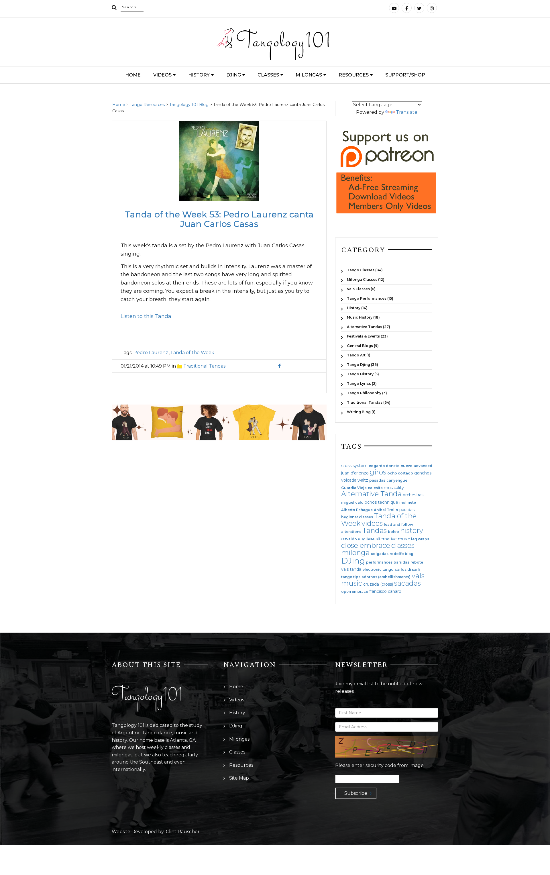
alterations (351, 531)
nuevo (406, 466)
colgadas (379, 554)
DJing (233, 75)
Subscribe (355, 793)
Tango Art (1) (358, 355)
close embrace (365, 545)
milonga (355, 552)
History (199, 75)
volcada (348, 480)
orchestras (413, 495)
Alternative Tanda (371, 494)
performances (379, 562)
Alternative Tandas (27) (368, 327)
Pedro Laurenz (150, 352)
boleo (393, 531)
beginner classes (357, 517)
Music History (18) (363, 317)
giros (378, 472)
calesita (375, 488)
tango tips (350, 577)
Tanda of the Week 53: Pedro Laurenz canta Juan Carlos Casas (219, 219)
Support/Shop (405, 75)
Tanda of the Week (192, 352)
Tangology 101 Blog (189, 104)
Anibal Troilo (386, 510)
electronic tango (378, 569)
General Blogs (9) (363, 346)
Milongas (309, 75)
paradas (407, 509)
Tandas (374, 530)
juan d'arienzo (355, 473)
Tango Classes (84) (365, 270)
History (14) (357, 308)
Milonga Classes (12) (365, 279)
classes (403, 545)
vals (418, 576)
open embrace (354, 591)
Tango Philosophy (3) (367, 393)
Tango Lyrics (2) (362, 383)
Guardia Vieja (354, 488)
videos (372, 523)
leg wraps (420, 539)
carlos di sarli (407, 569)
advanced (423, 466)
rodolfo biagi (402, 554)
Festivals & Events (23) (367, 336)
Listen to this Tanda (146, 316)
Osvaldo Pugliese (357, 539)
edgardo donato (384, 466)
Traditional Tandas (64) (368, 402)
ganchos (422, 473)
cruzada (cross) (378, 584)
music (351, 583)
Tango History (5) (363, 374)
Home (133, 75)
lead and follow (398, 524)
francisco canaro (385, 591)
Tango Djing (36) (362, 364)
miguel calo (352, 502)
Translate (406, 112)
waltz (363, 480)
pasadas (377, 480)
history (411, 530)
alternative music (393, 539)
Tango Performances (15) (370, 298)
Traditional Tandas (204, 366)
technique (388, 502)
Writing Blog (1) (361, 412)
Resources (354, 75)
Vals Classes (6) (361, 289)
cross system (354, 465)
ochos (371, 502)
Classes (268, 75)
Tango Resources (147, 104)
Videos (162, 75)
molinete (407, 502)
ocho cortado (400, 473)
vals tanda (351, 569)
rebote (416, 562)
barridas (401, 562)
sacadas (407, 583)
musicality (394, 487)
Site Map (239, 778)
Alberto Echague (357, 510)
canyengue (396, 480)
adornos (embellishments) (386, 577)
